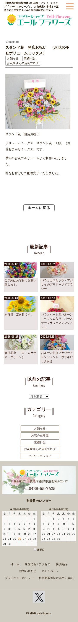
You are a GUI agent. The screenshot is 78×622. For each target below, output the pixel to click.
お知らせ (40, 428)
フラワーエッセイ (39, 456)
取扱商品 (61, 564)
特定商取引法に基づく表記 (56, 578)
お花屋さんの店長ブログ (40, 449)
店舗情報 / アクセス (37, 564)
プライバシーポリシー (19, 578)
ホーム (15, 564)
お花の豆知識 (40, 435)
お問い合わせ (27, 571)
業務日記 (40, 442)
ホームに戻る (39, 208)
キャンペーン (50, 571)
